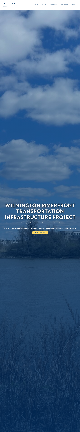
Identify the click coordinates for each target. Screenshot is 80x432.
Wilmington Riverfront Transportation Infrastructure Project (14, 5)
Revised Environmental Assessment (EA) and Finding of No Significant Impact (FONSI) (44, 228)
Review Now (40, 233)
